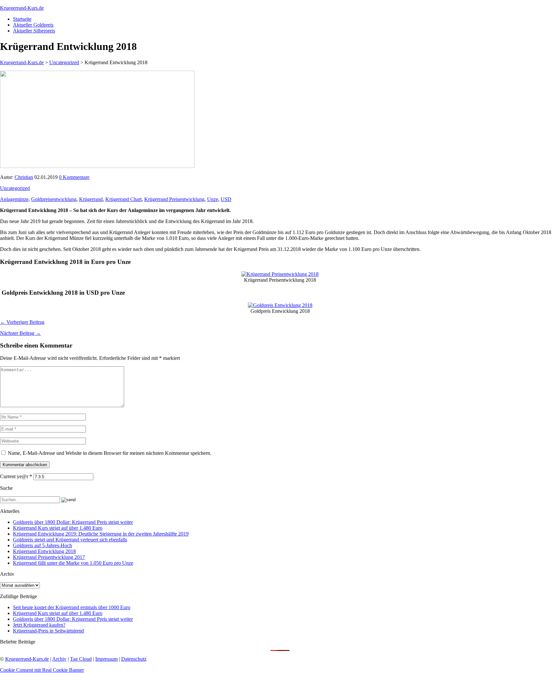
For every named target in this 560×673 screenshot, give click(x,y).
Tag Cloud (81, 659)
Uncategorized (15, 188)
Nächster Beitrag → (20, 333)
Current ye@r (16, 476)
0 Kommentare (74, 177)
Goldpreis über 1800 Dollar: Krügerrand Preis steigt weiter (73, 522)
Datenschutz (133, 659)
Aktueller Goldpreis (33, 25)
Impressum (106, 659)
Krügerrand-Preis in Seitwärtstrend (48, 630)
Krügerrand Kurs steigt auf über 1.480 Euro (57, 528)
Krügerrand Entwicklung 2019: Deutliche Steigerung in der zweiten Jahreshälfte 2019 (101, 534)
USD (226, 199)
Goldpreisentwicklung (53, 199)
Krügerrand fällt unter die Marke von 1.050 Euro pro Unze (73, 563)
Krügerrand (91, 199)
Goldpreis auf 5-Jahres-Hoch (42, 545)
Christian (24, 177)
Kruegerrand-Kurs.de (22, 8)
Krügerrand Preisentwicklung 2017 (49, 557)
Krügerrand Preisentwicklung (174, 199)
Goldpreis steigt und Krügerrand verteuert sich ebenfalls (70, 539)
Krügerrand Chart (123, 199)
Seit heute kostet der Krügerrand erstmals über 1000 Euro (71, 607)
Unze (212, 199)
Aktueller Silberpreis (34, 30)
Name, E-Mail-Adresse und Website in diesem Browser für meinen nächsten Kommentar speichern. (109, 453)
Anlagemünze (14, 199)
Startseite (22, 19)
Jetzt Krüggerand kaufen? (39, 625)
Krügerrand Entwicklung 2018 (44, 551)
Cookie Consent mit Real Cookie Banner (42, 670)
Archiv (59, 659)
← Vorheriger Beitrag (22, 322)
